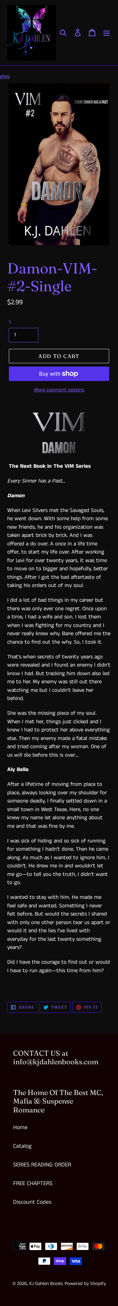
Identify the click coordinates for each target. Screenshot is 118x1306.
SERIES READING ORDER (42, 1165)
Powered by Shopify (85, 1283)
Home (20, 1127)
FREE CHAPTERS (32, 1183)
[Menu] (106, 32)
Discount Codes (32, 1202)
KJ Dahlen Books (46, 1283)
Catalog (22, 1146)
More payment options (59, 390)
